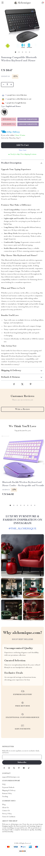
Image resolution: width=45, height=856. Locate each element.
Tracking (5, 796)
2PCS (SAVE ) (9, 119)
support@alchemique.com (11, 777)
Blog (3, 804)
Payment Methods (8, 787)
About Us (5, 807)
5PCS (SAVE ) (9, 124)
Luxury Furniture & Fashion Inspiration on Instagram (22, 520)
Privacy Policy (7, 814)
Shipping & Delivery (9, 790)
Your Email (8, 757)
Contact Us (6, 810)
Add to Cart (22, 145)
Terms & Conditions (8, 817)
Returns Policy (7, 793)
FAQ (3, 784)
